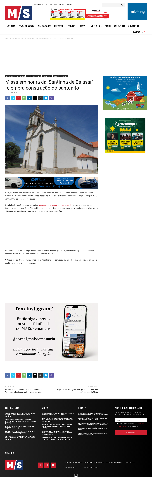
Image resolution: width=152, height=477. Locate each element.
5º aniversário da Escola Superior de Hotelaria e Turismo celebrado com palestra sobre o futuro (24, 391)
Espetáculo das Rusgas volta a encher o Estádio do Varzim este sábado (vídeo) (57, 438)
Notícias (29, 76)
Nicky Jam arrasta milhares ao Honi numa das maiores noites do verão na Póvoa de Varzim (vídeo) (57, 420)
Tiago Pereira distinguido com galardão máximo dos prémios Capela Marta (77, 391)
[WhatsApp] (24, 98)
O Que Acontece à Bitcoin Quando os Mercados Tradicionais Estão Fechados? (93, 414)
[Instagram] (46, 465)
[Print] (40, 98)
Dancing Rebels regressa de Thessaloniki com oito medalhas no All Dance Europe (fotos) (20, 438)
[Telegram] (45, 98)
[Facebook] (7, 98)
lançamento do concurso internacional (55, 205)
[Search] (122, 5)
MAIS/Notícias (21, 76)
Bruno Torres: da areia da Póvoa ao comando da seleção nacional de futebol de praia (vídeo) (57, 433)
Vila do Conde (63, 76)
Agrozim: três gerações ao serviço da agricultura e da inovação (92, 419)
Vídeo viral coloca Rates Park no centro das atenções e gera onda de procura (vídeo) (57, 426)
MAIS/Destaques (17, 38)
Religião (56, 76)
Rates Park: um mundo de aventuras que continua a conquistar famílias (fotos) (93, 424)
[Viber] (51, 98)
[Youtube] (53, 465)
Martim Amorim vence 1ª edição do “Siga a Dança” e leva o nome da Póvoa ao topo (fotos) (20, 415)
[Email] (35, 98)
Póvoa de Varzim (47, 76)
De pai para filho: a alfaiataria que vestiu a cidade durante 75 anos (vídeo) (58, 414)
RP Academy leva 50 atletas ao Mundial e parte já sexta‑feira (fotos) (20, 432)
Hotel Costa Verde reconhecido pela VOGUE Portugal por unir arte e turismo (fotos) (20, 421)
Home (7, 38)
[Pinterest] (18, 98)
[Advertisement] (76, 57)
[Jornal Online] (18, 13)
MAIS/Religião (36, 76)
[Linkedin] (29, 98)
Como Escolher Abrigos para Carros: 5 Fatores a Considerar (92, 434)
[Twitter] (13, 98)
